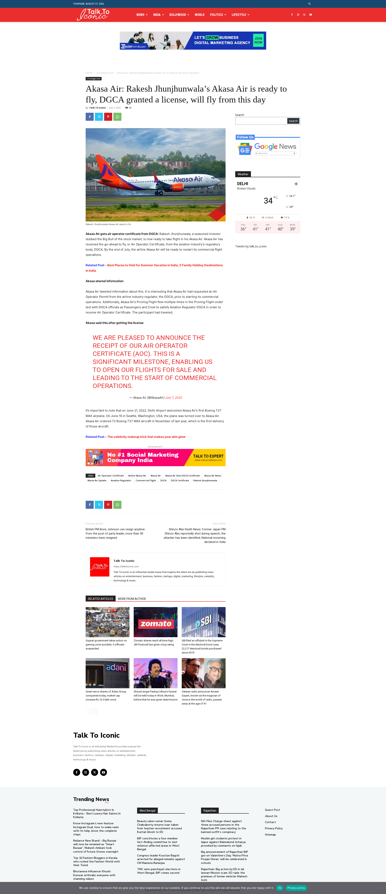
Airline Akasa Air (137, 475)
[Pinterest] (108, 117)
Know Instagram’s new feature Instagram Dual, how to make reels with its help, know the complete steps (96, 828)
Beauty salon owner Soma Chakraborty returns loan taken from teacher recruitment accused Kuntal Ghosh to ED (159, 826)
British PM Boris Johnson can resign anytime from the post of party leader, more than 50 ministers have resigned (115, 533)
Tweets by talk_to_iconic (251, 246)
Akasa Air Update (96, 480)
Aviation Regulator (121, 480)
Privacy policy (296, 887)
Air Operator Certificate (111, 475)
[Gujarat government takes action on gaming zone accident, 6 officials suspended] (107, 622)
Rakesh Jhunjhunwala (205, 480)
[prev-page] (88, 711)
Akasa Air (156, 475)
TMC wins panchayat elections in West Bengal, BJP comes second (159, 871)
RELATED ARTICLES (100, 598)
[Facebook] (292, 15)
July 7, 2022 (173, 397)
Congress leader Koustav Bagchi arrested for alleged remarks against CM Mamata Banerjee (161, 859)
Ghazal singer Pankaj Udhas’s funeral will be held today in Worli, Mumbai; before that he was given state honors (156, 695)
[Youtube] (310, 15)
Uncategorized (104, 73)
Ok (280, 887)
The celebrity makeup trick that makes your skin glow (146, 437)
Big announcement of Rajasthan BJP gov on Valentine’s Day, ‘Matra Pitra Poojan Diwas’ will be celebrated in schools (224, 857)
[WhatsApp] (117, 117)
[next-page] (94, 711)
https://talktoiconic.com (126, 566)
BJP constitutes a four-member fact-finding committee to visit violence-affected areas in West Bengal (158, 844)
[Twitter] (304, 15)
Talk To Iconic (97, 107)
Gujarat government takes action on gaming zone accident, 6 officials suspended (106, 644)
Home (89, 73)
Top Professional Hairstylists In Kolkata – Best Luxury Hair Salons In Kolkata (97, 813)
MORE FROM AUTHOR (132, 598)
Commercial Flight (146, 480)
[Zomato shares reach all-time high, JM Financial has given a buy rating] (156, 622)
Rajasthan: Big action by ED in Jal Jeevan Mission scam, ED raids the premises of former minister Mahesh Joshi (224, 874)
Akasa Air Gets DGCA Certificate (182, 475)
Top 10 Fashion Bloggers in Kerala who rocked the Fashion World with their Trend (96, 861)
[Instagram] (298, 15)
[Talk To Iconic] (94, 15)
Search (239, 115)
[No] (381, 888)
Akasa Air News (212, 475)
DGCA (163, 480)
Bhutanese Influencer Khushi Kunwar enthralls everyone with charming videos (94, 875)
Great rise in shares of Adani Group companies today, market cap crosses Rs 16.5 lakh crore (106, 695)
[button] (310, 4)
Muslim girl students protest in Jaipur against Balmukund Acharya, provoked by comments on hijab (223, 842)
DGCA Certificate (180, 480)
